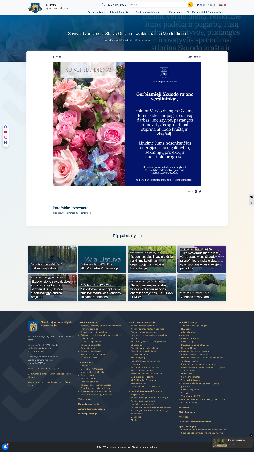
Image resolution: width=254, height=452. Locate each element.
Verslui (184, 393)
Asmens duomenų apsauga (91, 409)
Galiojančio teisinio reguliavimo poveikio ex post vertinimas (101, 337)
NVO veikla (186, 329)
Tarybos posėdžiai (89, 378)
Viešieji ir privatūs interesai (144, 380)
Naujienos (145, 40)
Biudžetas (135, 338)
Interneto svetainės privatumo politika (149, 335)
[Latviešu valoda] (225, 4)
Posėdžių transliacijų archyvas (95, 388)
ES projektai (136, 345)
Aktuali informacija (188, 322)
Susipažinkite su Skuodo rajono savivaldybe (202, 433)
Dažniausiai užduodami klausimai (195, 421)
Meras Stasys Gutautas (92, 369)
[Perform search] (190, 4)
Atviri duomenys (187, 412)
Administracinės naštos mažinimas (147, 329)
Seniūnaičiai (137, 413)
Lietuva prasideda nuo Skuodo (195, 354)
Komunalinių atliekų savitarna (195, 351)
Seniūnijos (136, 417)
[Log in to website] (214, 4)
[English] (222, 4)
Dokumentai (86, 365)
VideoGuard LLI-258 (190, 396)
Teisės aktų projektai (91, 345)
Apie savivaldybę (187, 426)
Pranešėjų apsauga (87, 413)
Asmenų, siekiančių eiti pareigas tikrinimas (101, 325)
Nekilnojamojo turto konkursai (145, 386)
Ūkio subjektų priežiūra (142, 377)
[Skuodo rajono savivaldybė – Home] (35, 8)
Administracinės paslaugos (144, 325)
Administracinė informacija (149, 12)
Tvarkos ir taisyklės (90, 357)
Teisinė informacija (119, 12)
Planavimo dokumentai (142, 370)
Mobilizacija (186, 373)
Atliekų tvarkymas (189, 332)
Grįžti (58, 57)
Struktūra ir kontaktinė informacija (204, 12)
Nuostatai (135, 364)
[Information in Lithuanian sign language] (197, 4)
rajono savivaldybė (56, 6)
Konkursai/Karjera (139, 357)
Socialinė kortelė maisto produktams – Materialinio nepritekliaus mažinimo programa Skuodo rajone (203, 367)
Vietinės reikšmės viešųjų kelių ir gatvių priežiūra (200, 385)
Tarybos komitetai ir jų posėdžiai (96, 394)
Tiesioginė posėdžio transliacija (96, 391)
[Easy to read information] (201, 4)
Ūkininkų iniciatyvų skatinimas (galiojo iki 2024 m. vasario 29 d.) (203, 401)
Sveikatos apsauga (190, 389)
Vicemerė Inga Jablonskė (93, 372)
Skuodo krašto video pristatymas (43, 368)
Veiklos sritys (84, 399)
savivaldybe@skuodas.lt (39, 348)
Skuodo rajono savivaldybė (144, 447)
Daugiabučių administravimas (195, 345)
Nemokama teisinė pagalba (94, 354)
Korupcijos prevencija (88, 404)
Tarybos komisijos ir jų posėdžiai (96, 385)
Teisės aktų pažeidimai (92, 341)
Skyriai (134, 420)
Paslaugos (174, 12)
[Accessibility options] (207, 4)
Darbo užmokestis (139, 354)
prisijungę (61, 213)
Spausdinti (193, 57)
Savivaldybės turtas (190, 377)
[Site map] (204, 4)
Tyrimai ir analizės (89, 348)
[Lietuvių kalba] (220, 4)
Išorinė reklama (188, 348)
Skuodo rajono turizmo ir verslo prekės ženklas (203, 429)
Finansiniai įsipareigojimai (143, 351)
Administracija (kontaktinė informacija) (149, 397)
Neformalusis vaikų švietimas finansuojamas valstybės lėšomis (202, 359)
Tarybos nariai (87, 375)
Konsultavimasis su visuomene (145, 361)
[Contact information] (211, 4)
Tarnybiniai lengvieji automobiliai (146, 373)
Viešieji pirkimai (138, 383)
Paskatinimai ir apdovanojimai (145, 367)
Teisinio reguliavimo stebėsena (95, 332)
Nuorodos (183, 417)
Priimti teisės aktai (90, 329)
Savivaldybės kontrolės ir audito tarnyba (150, 410)
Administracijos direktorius (144, 401)
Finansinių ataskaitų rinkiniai (144, 348)
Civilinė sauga (188, 341)
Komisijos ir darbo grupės (143, 404)
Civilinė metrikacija (190, 338)
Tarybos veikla (95, 12)
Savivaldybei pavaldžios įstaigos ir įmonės (151, 407)
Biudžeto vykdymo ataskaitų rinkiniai (148, 341)
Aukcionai (185, 335)
